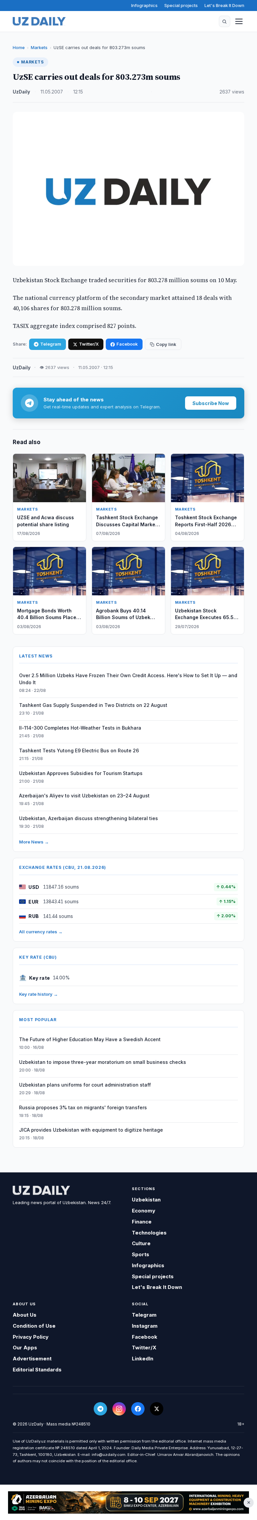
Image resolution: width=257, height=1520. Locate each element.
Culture (141, 1243)
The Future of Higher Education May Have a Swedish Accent (90, 1039)
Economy (143, 1210)
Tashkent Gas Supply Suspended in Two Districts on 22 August (93, 705)
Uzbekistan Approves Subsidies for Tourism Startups (81, 773)
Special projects (181, 5)
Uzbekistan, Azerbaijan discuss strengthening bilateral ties (88, 818)
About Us (24, 1315)
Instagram (145, 1326)
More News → (34, 841)
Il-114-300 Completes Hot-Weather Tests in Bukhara (80, 728)
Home (19, 47)
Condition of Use (34, 1326)
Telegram (50, 344)
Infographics (144, 5)
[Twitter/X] (156, 1408)
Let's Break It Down (224, 5)
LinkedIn (142, 1358)
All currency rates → (41, 931)
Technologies (149, 1232)
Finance (142, 1221)
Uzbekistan (146, 1199)
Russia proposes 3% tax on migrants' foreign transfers (83, 1107)
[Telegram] (100, 1408)
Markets (39, 47)
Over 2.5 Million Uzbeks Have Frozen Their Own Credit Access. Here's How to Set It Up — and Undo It (128, 679)
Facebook (127, 344)
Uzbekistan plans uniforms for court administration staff (85, 1085)
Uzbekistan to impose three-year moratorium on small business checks (102, 1062)
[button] (224, 21)
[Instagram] (119, 1408)
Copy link (166, 344)
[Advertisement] (128, 1502)
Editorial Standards (37, 1369)
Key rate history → (38, 994)
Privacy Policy (31, 1337)
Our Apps (25, 1347)
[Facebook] (138, 1408)
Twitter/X (89, 344)
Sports (140, 1254)
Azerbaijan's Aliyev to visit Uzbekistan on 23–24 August (84, 795)
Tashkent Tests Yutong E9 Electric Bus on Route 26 (79, 750)
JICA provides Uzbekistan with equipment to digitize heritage (91, 1130)
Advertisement (32, 1358)
